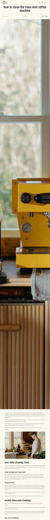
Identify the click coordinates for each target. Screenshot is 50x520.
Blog (5, 16)
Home (2, 16)
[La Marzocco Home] (4, 2)
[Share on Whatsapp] (47, 16)
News (7, 16)
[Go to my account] (45, 2)
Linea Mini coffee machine (23, 427)
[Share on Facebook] (42, 16)
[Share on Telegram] (46, 16)
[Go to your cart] (42, 2)
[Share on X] (44, 16)
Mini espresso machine (35, 503)
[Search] (39, 2)
